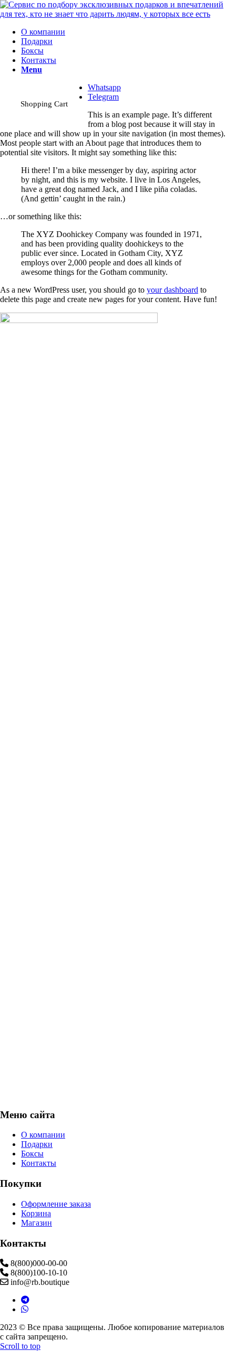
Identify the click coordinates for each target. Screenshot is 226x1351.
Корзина (36, 1213)
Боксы (32, 1153)
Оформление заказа (56, 1203)
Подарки (37, 1144)
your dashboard (172, 289)
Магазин (36, 1222)
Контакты (38, 1163)
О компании (43, 1134)
